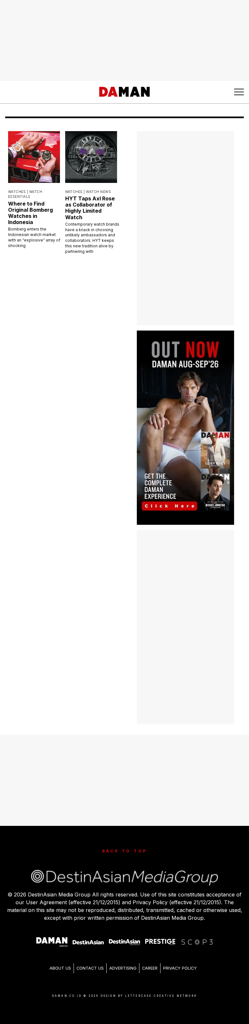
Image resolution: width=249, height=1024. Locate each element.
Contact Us (90, 968)
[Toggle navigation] (239, 92)
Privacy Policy (180, 968)
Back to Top (124, 851)
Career (150, 968)
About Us (60, 968)
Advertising (122, 968)
